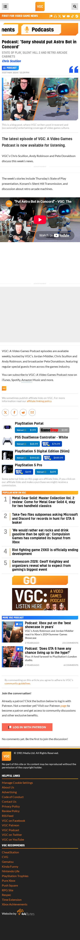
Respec (6, 894)
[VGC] (40, 6)
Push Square (10, 885)
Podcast (12, 68)
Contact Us (9, 801)
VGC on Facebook (13, 820)
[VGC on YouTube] (68, 16)
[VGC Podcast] (55, 16)
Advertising (9, 792)
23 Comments (70, 642)
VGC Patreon (10, 825)
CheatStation (10, 852)
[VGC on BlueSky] (64, 16)
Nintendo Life (10, 871)
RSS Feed (7, 815)
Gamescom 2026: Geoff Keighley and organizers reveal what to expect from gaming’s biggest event (41, 565)
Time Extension (12, 899)
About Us (8, 787)
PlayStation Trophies (15, 876)
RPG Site (7, 890)
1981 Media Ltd (26, 753)
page (63, 705)
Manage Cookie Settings (17, 782)
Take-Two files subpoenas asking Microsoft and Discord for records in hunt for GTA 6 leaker (45, 518)
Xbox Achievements (14, 904)
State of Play (58, 178)
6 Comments (71, 665)
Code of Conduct (13, 797)
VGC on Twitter (12, 834)
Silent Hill (38, 183)
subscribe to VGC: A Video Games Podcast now (42, 374)
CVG (5, 857)
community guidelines (17, 683)
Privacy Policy (11, 806)
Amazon (26, 380)
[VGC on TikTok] (72, 16)
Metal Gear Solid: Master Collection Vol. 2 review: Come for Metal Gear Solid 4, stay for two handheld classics (43, 502)
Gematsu (8, 861)
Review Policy (11, 811)
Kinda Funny (10, 866)
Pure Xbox (8, 880)
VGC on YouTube (13, 839)
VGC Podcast (10, 830)
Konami (25, 183)
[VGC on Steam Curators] (76, 16)
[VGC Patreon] (51, 16)
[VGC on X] (59, 16)
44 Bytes (25, 912)
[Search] (74, 6)
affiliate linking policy (39, 401)
